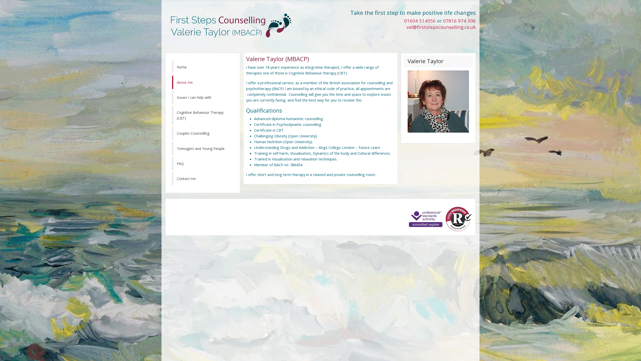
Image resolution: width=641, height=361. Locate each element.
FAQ (180, 163)
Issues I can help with (194, 97)
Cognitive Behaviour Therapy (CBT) (200, 115)
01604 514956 (420, 21)
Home (182, 67)
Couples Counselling (193, 133)
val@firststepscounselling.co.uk (441, 27)
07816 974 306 (459, 21)
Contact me (186, 178)
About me (185, 82)
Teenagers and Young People (201, 148)
